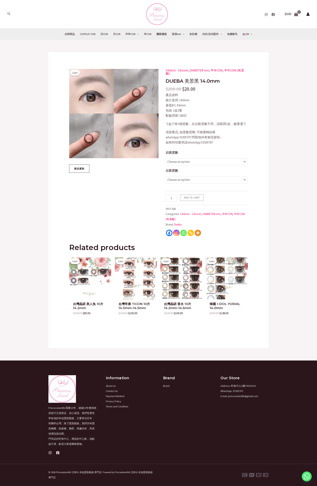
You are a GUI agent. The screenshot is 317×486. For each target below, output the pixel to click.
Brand (166, 386)
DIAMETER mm (199, 70)
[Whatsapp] (183, 233)
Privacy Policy (113, 401)
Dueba (178, 224)
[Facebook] (273, 14)
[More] (198, 233)
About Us (111, 386)
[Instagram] (266, 14)
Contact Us (112, 391)
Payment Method (115, 396)
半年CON (217, 70)
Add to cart (192, 197)
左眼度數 (172, 170)
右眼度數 (172, 152)
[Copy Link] (190, 233)
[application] (137, 34)
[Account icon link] (308, 14)
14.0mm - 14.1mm (177, 70)
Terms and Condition (117, 406)
